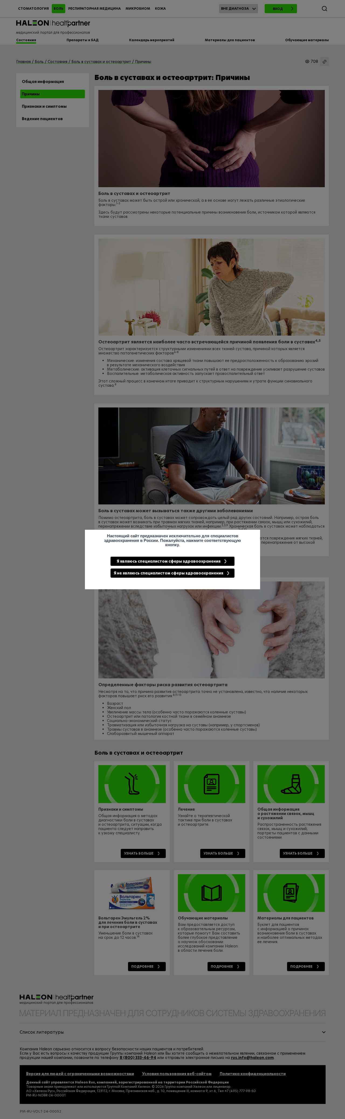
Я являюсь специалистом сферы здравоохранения (168, 561)
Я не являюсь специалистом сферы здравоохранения (168, 573)
